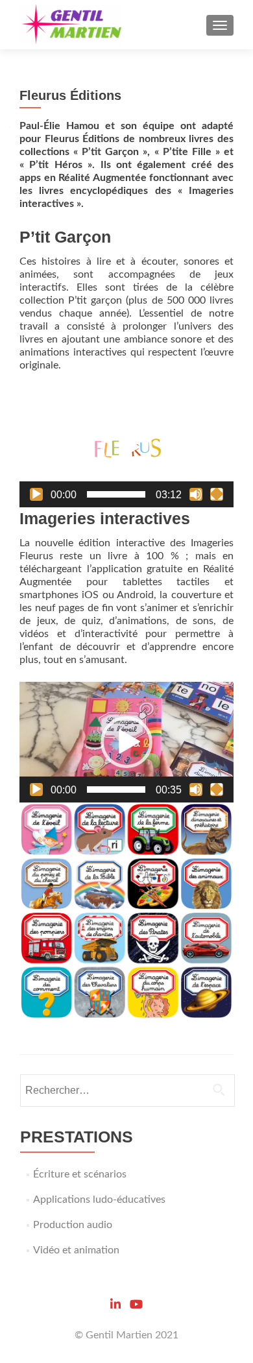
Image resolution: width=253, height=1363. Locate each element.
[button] (126, 448)
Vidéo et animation (76, 1250)
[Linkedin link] (115, 1303)
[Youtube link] (136, 1303)
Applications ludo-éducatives (99, 1199)
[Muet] (195, 494)
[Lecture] (36, 494)
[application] (126, 447)
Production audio (72, 1225)
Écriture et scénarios (79, 1174)
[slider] (116, 494)
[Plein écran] (216, 494)
